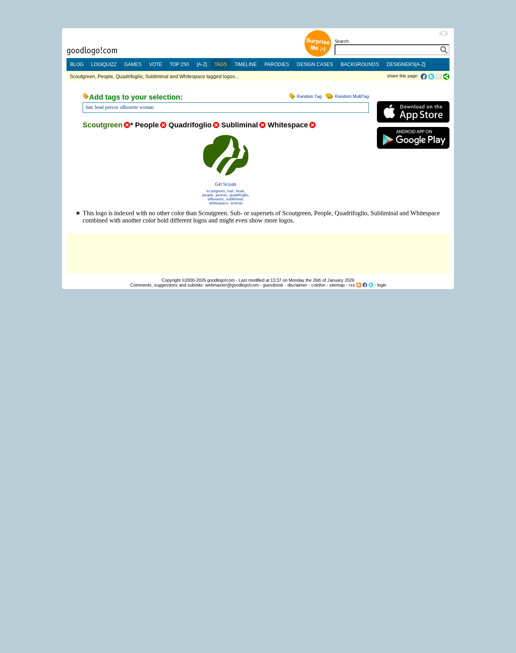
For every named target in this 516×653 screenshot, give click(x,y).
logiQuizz (104, 64)
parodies (276, 64)
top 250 (179, 64)
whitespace (218, 203)
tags (220, 64)
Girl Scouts (226, 184)
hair (89, 107)
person (111, 107)
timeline (246, 64)
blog (76, 64)
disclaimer (297, 285)
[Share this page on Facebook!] (424, 76)
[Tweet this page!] (431, 76)
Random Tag (309, 96)
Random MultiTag (352, 96)
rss (352, 285)
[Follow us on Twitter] (370, 285)
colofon (318, 285)
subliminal (234, 199)
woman (146, 107)
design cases (315, 64)
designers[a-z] (406, 64)
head (99, 107)
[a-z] (202, 64)
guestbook (273, 285)
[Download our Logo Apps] (413, 124)
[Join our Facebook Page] (364, 285)
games (132, 64)
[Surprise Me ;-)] (318, 55)
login (381, 285)
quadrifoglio (238, 195)
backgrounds (360, 64)
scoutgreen (215, 191)
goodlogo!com (221, 280)
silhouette (129, 107)
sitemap (337, 285)
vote (155, 64)
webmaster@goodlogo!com (232, 285)
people (207, 195)
